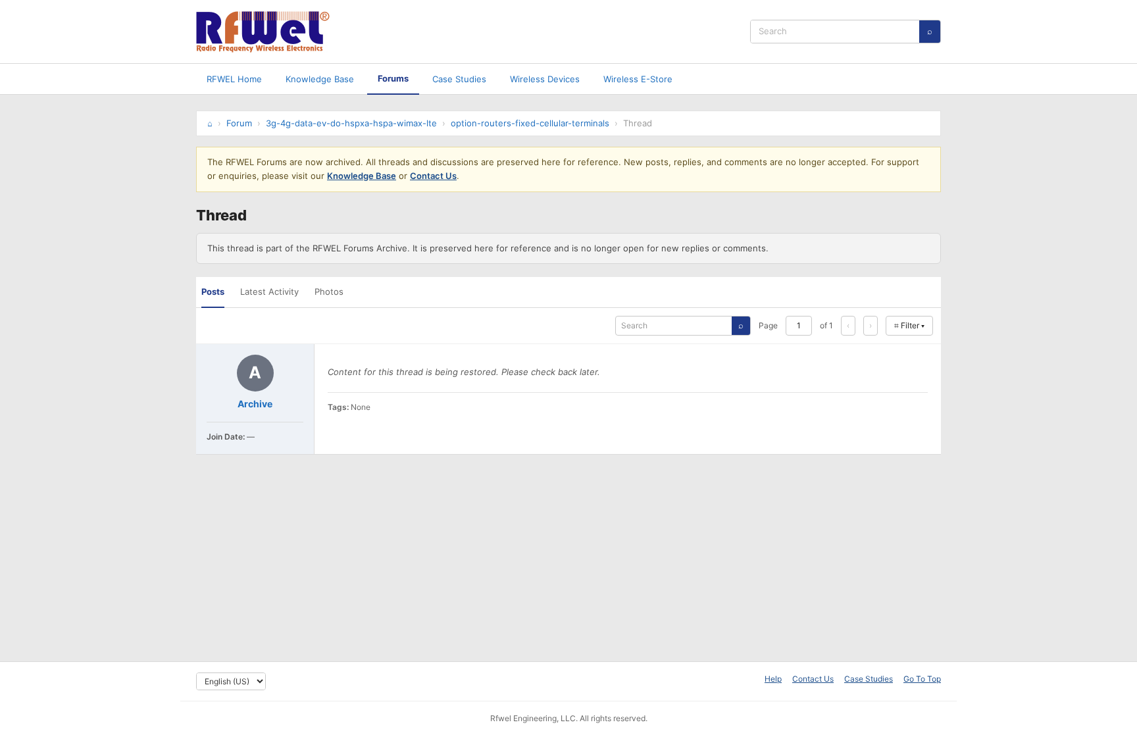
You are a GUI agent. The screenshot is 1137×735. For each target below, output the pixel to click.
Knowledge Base (320, 79)
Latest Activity (269, 291)
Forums (393, 78)
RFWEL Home (234, 79)
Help (773, 679)
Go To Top (922, 679)
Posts (212, 291)
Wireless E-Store (637, 79)
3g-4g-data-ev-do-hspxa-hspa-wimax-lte (351, 123)
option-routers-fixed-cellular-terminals (530, 123)
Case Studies (459, 79)
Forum (239, 123)
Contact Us (433, 175)
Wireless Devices (545, 79)
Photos (329, 291)
